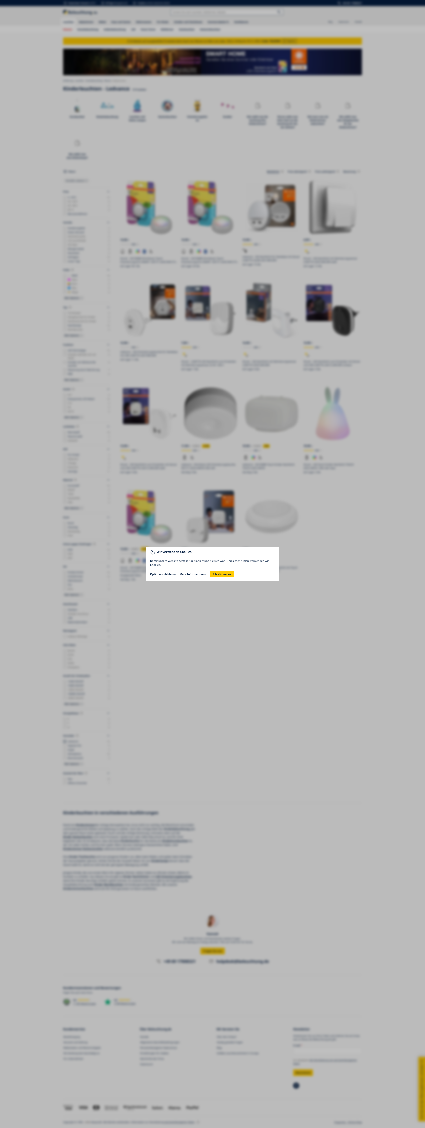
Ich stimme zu (222, 574)
